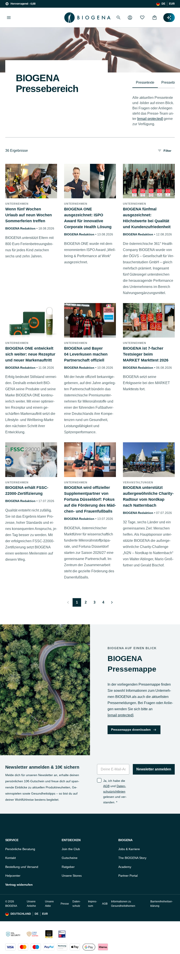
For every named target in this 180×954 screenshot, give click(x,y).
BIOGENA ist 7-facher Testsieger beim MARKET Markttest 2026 (145, 354)
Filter (167, 150)
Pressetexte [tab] (145, 82)
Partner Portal (128, 875)
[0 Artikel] (154, 17)
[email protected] (150, 119)
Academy (124, 867)
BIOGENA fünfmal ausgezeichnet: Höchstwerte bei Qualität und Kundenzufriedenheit (147, 218)
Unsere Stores (72, 875)
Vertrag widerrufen (19, 884)
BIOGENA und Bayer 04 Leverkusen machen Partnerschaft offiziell (86, 354)
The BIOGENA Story (132, 858)
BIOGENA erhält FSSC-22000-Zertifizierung (26, 490)
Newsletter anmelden (153, 769)
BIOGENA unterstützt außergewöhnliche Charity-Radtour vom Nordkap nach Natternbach (148, 496)
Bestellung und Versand (21, 867)
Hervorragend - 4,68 (23, 3)
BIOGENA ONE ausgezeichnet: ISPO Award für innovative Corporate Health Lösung (88, 218)
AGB (106, 786)
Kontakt (10, 858)
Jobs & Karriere (129, 849)
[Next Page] (112, 602)
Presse (65, 903)
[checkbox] (99, 780)
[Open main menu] (8, 17)
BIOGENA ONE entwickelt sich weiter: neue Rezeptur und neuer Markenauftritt (30, 354)
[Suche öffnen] (118, 17)
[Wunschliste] (142, 17)
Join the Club (71, 849)
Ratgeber (68, 867)
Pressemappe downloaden (131, 729)
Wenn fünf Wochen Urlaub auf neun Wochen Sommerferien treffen (28, 215)
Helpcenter (12, 875)
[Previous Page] (68, 602)
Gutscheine (69, 858)
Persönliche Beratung (20, 849)
